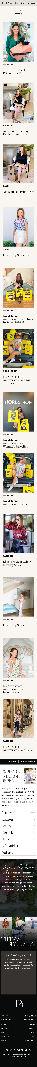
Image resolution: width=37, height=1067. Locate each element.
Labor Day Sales (13, 625)
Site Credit (21, 1056)
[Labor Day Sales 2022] (18, 227)
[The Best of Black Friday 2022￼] (18, 42)
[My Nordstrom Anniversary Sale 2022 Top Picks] (18, 348)
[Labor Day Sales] (18, 597)
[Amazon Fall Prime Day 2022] (18, 163)
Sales (6, 186)
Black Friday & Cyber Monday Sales (17, 563)
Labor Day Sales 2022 (16, 255)
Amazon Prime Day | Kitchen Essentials (16, 132)
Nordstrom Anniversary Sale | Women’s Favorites (15, 443)
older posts (27, 761)
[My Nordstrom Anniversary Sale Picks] (18, 718)
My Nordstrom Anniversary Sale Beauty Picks (14, 689)
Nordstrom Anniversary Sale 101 (16, 502)
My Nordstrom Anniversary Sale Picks (17, 748)
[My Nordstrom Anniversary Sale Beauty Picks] (18, 658)
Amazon (8, 125)
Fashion (8, 64)
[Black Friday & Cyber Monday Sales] (18, 533)
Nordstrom (10, 371)
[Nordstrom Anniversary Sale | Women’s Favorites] (18, 412)
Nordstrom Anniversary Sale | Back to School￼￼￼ (18, 319)
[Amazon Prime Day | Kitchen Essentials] (18, 103)
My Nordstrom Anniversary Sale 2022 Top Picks (17, 380)
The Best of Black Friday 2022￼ (14, 71)
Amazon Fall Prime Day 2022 (18, 193)
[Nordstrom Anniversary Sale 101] (18, 473)
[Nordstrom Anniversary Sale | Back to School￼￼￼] (18, 288)
